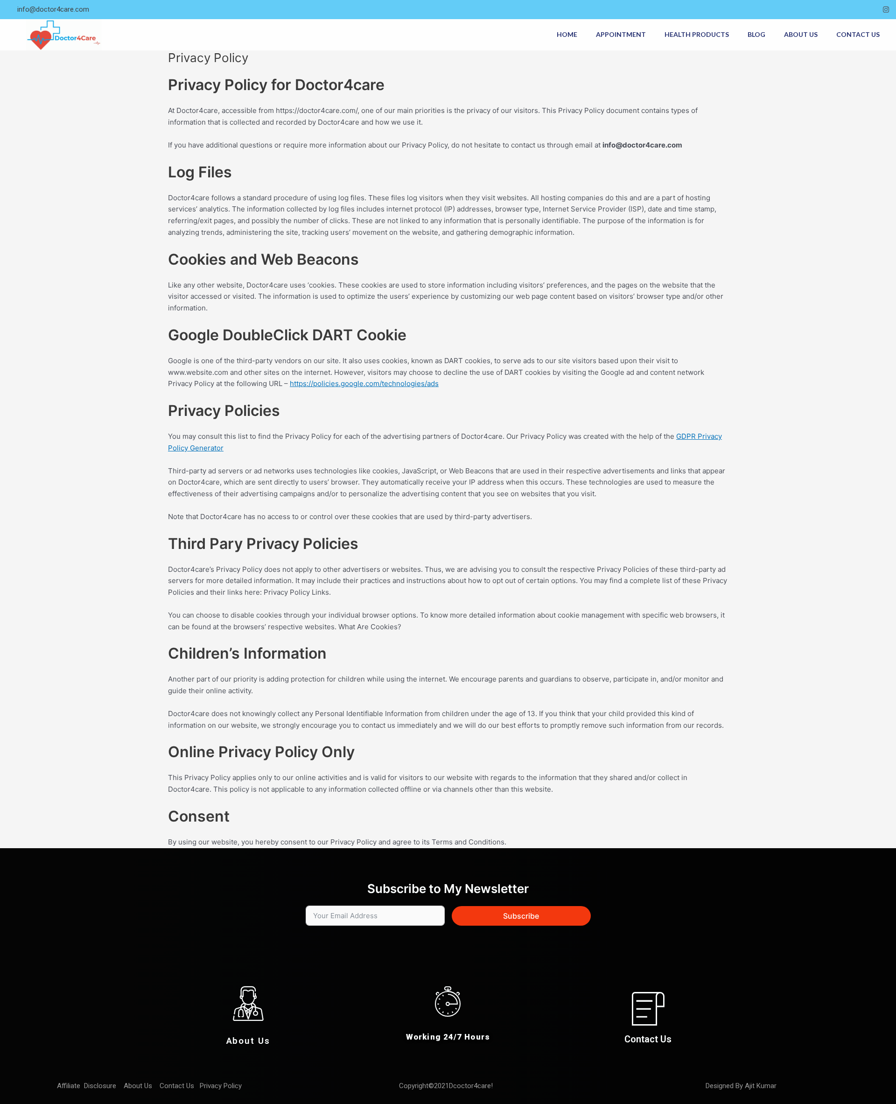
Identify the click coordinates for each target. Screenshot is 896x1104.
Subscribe (521, 916)
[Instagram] (886, 9)
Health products (697, 34)
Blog (756, 34)
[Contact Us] (647, 1008)
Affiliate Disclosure (87, 1086)
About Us (801, 34)
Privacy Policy (222, 1086)
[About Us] (248, 1003)
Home (567, 34)
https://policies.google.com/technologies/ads (364, 383)
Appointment (621, 34)
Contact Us (858, 34)
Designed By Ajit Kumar (741, 1086)
